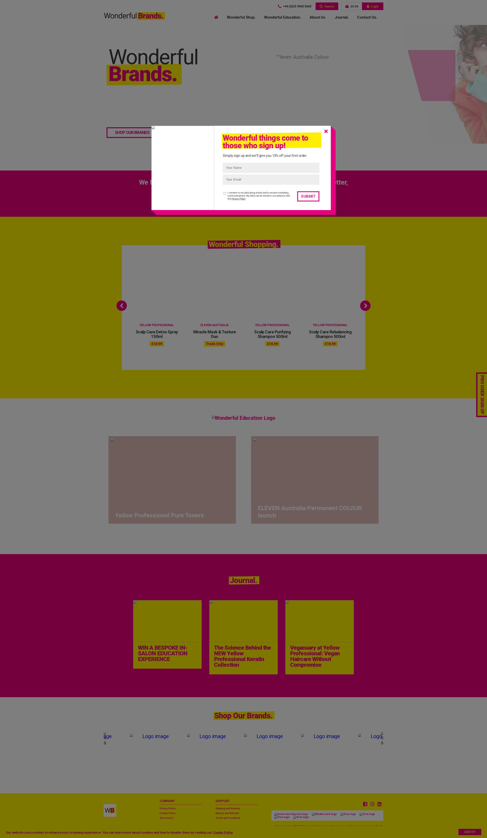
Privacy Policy (239, 199)
